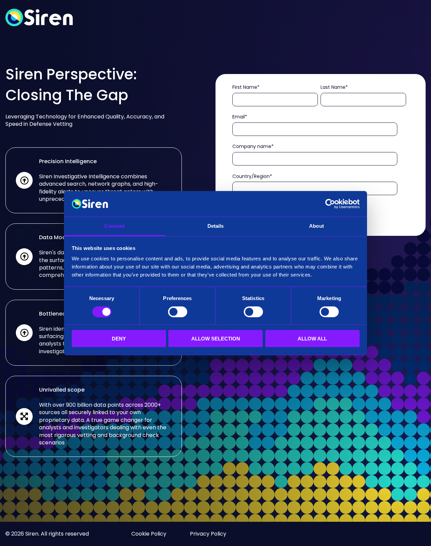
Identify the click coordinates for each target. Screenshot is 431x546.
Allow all (312, 338)
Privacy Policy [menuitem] (208, 534)
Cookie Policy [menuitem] (148, 534)
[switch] (177, 311)
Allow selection (215, 338)
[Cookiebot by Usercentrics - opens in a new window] (330, 204)
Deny (119, 338)
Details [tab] (215, 226)
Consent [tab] (114, 226)
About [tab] (316, 226)
